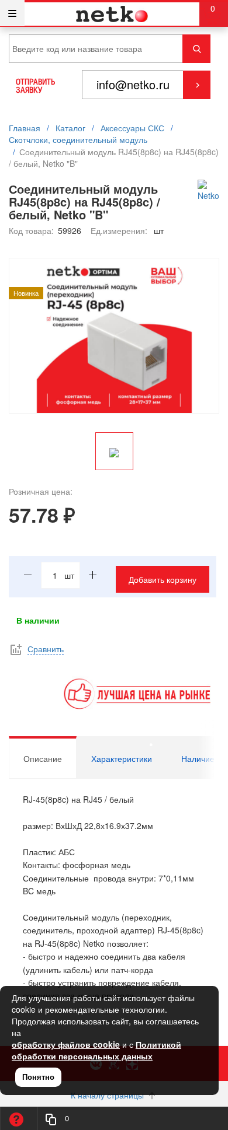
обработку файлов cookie (66, 1044)
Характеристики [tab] (121, 758)
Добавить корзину (162, 579)
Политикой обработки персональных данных (96, 1050)
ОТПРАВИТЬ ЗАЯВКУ (35, 86)
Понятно (38, 1076)
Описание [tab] (42, 758)
